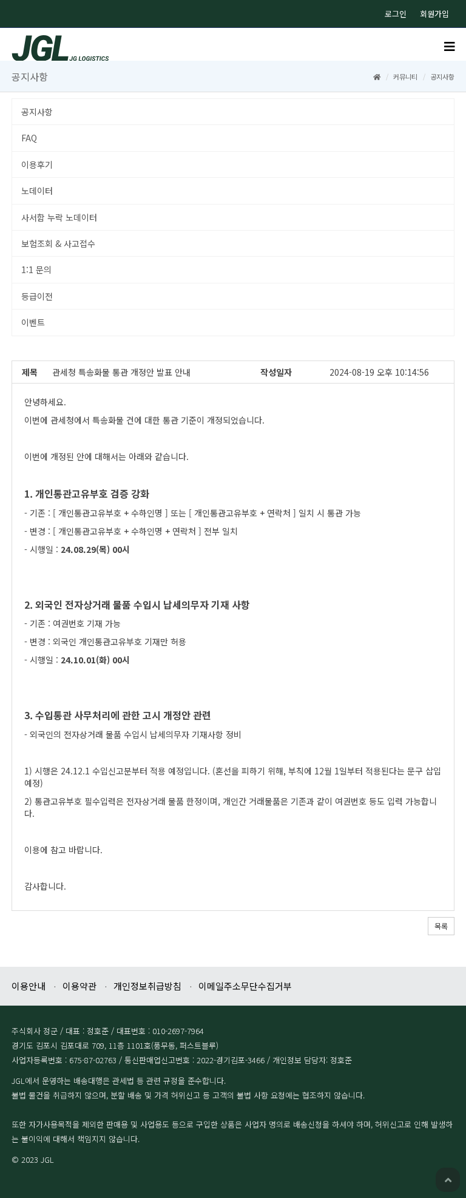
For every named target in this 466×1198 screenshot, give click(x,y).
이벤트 (33, 322)
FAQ (29, 138)
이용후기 (37, 164)
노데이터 (37, 190)
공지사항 (37, 112)
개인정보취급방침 (147, 986)
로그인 (396, 13)
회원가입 (434, 13)
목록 (441, 926)
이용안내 (29, 986)
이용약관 (79, 986)
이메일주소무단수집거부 (245, 986)
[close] (449, 47)
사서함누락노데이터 (59, 217)
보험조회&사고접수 (58, 243)
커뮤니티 (405, 76)
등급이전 (37, 296)
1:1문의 (36, 269)
